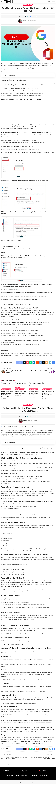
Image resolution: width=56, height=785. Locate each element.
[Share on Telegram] (40, 362)
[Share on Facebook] (24, 16)
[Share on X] (26, 16)
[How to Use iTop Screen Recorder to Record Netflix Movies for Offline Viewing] (7, 386)
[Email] (46, 362)
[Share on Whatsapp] (30, 362)
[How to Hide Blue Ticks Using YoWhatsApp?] (21, 386)
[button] (2, 1)
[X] (24, 770)
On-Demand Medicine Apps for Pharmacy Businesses (34, 393)
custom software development (12, 737)
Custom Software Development (11, 697)
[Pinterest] (42, 770)
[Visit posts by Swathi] (20, 21)
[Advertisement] (28, 111)
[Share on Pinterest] (27, 362)
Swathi (24, 20)
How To (17, 387)
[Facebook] (6, 770)
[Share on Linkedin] (34, 362)
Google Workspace (13, 125)
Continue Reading (4, 764)
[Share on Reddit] (37, 362)
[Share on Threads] (43, 362)
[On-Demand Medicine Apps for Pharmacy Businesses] (35, 386)
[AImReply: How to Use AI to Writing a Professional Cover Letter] (48, 386)
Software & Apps (28, 4)
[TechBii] (8, 1)
